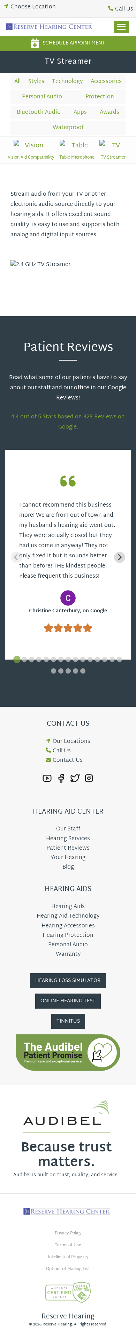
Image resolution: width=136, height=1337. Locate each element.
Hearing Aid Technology (68, 916)
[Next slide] (119, 557)
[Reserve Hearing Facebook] (61, 778)
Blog (68, 867)
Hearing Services (68, 839)
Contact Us (68, 760)
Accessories (106, 82)
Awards (109, 112)
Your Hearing (68, 858)
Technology (67, 82)
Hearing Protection (68, 935)
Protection (99, 97)
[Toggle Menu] (121, 27)
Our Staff (68, 829)
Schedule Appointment (74, 43)
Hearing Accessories (68, 926)
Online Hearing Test (68, 1001)
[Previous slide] (16, 557)
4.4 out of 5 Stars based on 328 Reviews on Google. (68, 422)
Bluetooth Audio (39, 112)
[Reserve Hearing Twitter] (75, 778)
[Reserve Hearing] (50, 27)
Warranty (68, 954)
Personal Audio (42, 97)
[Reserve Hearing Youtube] (47, 778)
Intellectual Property (68, 1257)
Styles (36, 82)
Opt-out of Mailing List (68, 1269)
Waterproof (68, 128)
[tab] (17, 659)
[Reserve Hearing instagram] (89, 778)
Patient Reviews (68, 848)
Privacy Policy (68, 1233)
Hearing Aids (68, 907)
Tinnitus (68, 1021)
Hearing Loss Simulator (68, 980)
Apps (80, 112)
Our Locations (71, 741)
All (17, 82)
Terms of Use (68, 1245)
